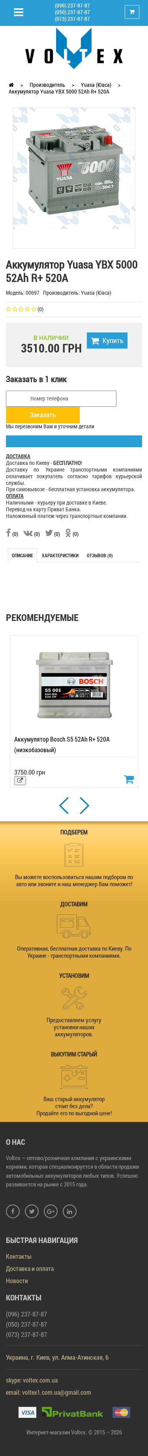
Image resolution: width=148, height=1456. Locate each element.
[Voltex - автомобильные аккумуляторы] (74, 48)
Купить (113, 340)
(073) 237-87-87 (72, 18)
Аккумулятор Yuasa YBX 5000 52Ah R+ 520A (59, 91)
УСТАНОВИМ (74, 975)
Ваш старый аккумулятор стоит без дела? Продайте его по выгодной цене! (74, 1105)
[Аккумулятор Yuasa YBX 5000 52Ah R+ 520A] (74, 168)
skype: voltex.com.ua (32, 1380)
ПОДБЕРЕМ (74, 831)
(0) (14, 534)
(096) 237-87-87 (72, 5)
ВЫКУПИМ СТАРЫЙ (74, 1054)
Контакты (19, 1256)
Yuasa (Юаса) (96, 84)
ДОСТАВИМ (74, 903)
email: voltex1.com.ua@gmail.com (48, 1392)
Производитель (47, 84)
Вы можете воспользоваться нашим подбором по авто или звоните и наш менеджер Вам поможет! (74, 880)
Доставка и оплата (30, 1268)
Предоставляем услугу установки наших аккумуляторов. (74, 1026)
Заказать (43, 414)
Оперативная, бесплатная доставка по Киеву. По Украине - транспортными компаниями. (74, 952)
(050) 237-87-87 (72, 12)
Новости (17, 1280)
